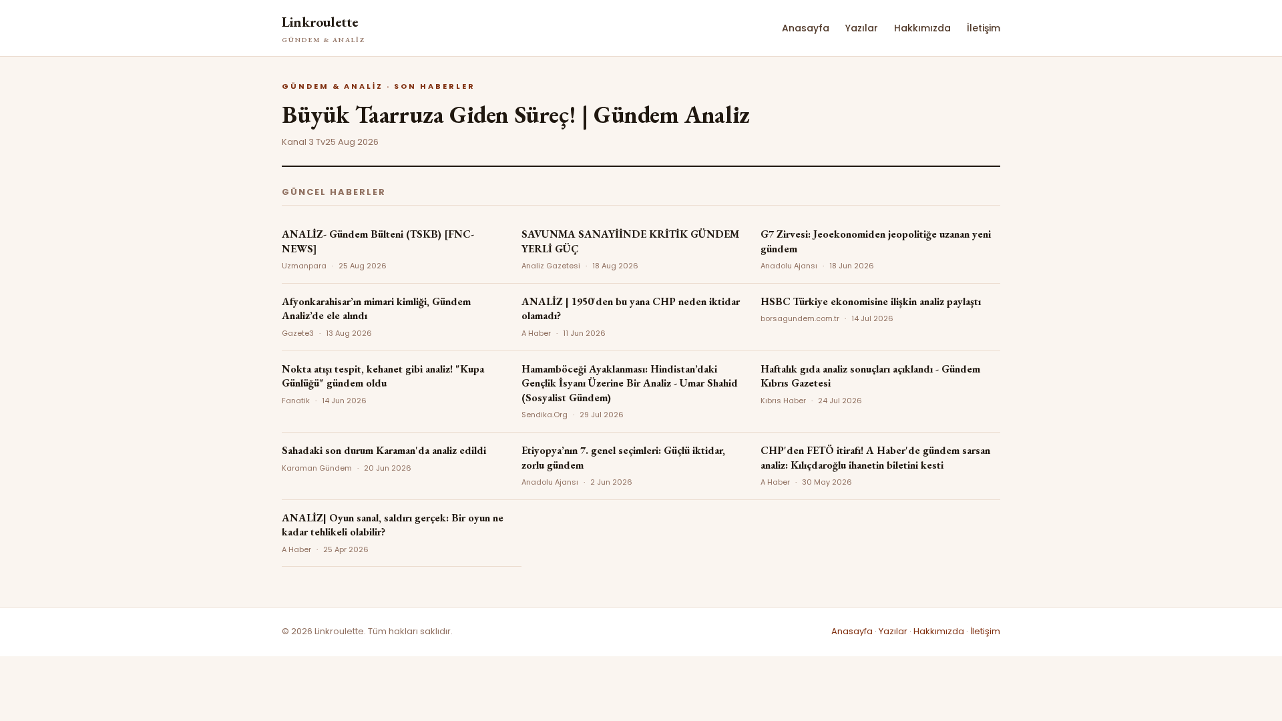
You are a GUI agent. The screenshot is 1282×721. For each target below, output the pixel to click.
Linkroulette (323, 28)
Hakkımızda (922, 28)
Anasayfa (805, 28)
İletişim (983, 28)
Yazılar (861, 28)
